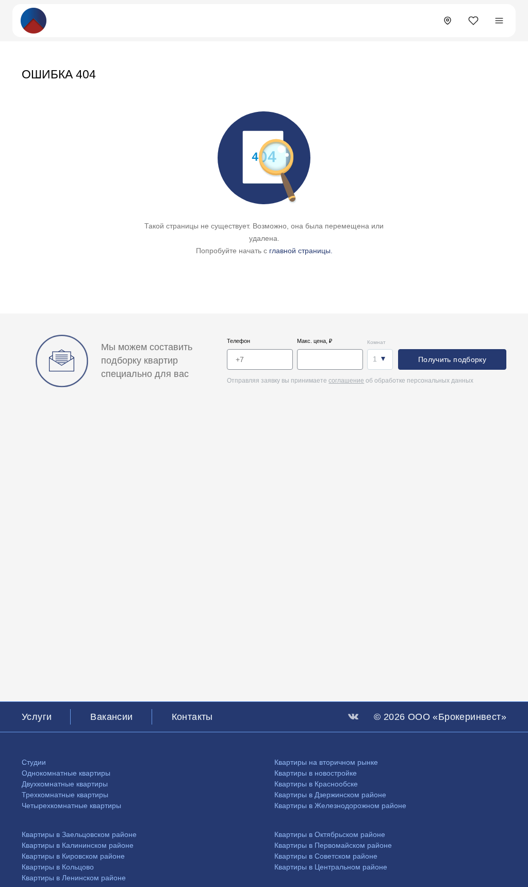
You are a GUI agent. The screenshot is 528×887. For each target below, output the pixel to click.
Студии (34, 762)
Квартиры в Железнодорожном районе (340, 805)
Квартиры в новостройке (315, 773)
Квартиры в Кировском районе (73, 856)
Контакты (192, 716)
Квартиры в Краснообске (316, 784)
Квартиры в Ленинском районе (74, 878)
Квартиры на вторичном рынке (326, 762)
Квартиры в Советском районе (325, 856)
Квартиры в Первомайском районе (333, 845)
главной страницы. (301, 251)
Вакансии (111, 716)
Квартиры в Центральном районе (330, 867)
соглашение (346, 380)
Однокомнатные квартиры (66, 773)
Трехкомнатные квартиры (65, 795)
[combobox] (380, 359)
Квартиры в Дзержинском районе (330, 795)
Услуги (37, 716)
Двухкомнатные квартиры (65, 784)
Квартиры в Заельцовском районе (79, 834)
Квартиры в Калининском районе (78, 845)
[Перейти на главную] (33, 19)
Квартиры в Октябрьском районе (329, 834)
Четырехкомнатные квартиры (71, 805)
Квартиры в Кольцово (58, 867)
